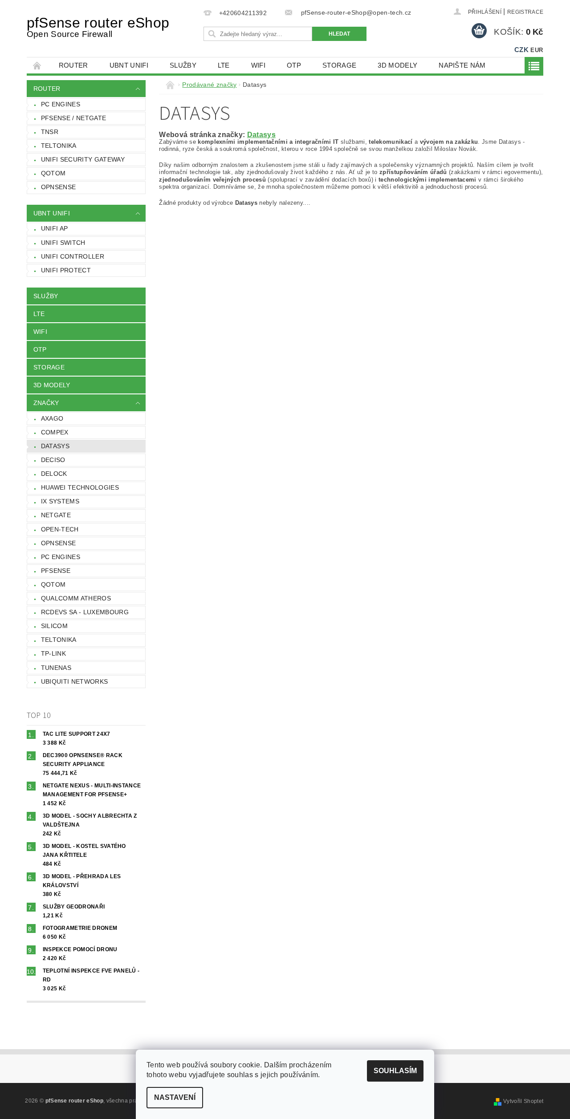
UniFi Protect (66, 270)
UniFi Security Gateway (83, 159)
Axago (52, 418)
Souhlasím (395, 1070)
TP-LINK (53, 653)
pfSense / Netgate (73, 118)
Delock (54, 473)
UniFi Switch (63, 242)
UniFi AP (54, 228)
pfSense (55, 570)
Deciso (53, 459)
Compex (55, 432)
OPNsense (58, 187)
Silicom (54, 625)
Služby (183, 65)
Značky (46, 402)
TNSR (49, 131)
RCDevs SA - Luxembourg (85, 612)
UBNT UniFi (129, 65)
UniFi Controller (72, 256)
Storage (339, 65)
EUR (536, 50)
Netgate (56, 515)
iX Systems (60, 501)
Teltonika (59, 145)
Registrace (525, 12)
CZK (521, 49)
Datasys (55, 446)
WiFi (258, 65)
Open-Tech (60, 529)
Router (73, 65)
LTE (224, 65)
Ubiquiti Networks (74, 681)
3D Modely (397, 65)
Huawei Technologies (80, 487)
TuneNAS (56, 667)
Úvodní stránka (37, 65)
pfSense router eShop (98, 27)
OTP (294, 65)
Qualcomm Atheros (76, 598)
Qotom (53, 173)
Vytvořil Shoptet (523, 1101)
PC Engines (60, 104)
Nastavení (174, 1097)
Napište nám (462, 65)
